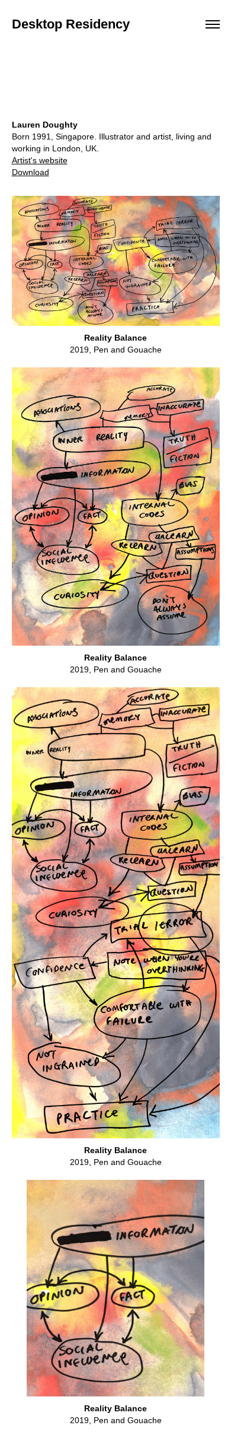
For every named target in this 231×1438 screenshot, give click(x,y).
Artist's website (40, 160)
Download (30, 172)
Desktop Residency (71, 24)
